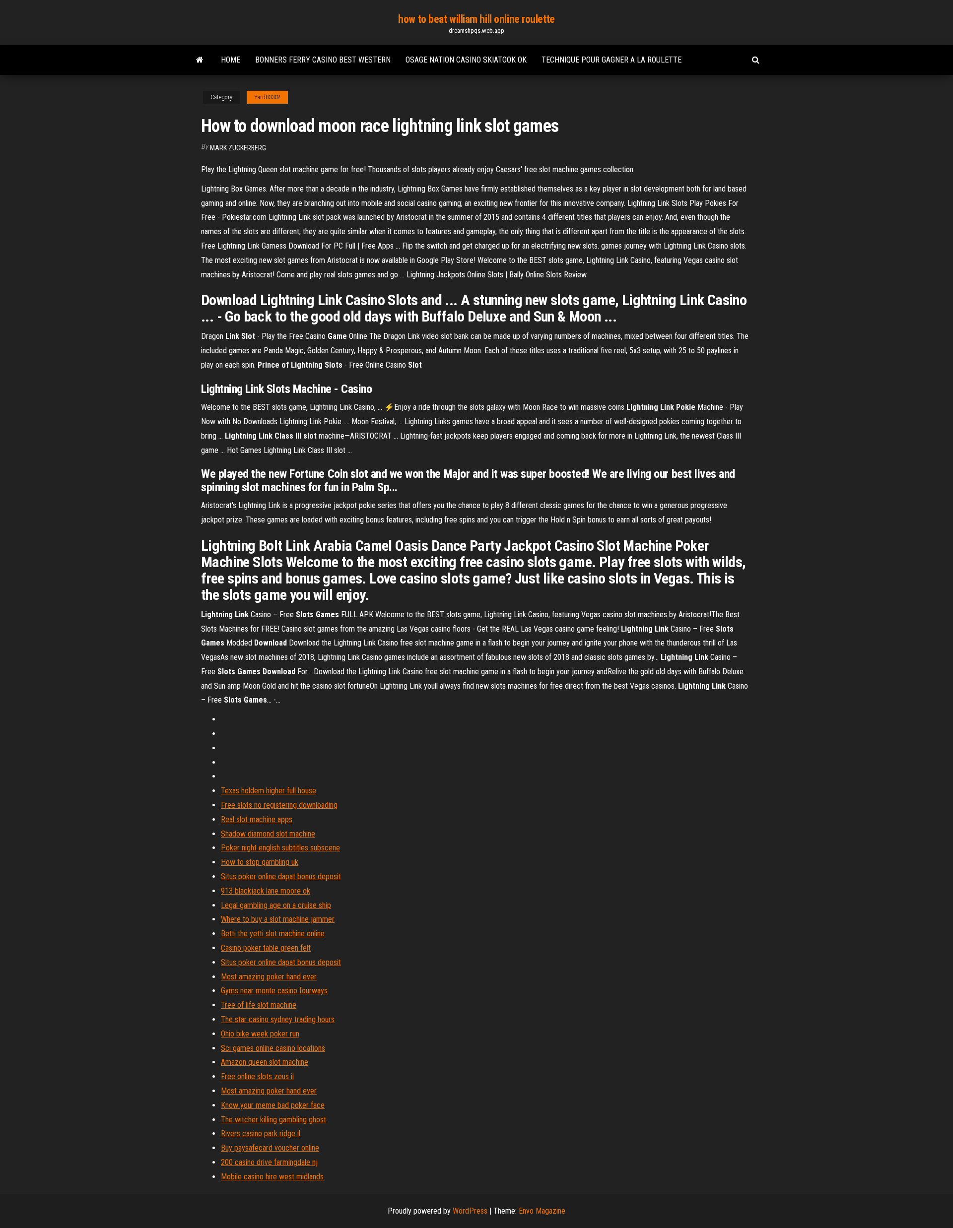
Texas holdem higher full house (268, 790)
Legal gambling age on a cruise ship (276, 905)
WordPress (470, 1211)
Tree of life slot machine (258, 1005)
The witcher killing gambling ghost (273, 1119)
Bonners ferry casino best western (323, 60)
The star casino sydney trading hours (278, 1019)
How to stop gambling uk (259, 862)
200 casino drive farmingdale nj (269, 1162)
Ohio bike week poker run (260, 1033)
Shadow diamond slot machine (268, 834)
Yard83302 (267, 97)
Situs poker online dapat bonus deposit (281, 876)
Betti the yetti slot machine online (273, 933)
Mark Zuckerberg (238, 148)
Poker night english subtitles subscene (280, 847)
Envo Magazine (542, 1211)
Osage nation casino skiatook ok (466, 60)
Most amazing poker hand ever (269, 976)
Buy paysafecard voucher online (270, 1148)
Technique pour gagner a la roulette (611, 60)
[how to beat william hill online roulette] (199, 60)
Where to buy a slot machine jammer (278, 919)
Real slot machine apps (256, 819)
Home (230, 60)
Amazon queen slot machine (264, 1062)
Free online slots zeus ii (257, 1076)
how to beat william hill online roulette (476, 19)
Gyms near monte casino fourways (274, 990)
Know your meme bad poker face (273, 1105)
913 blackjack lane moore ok (265, 891)
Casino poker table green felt (266, 948)
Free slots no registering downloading (279, 805)
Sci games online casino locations (273, 1048)
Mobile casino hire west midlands (272, 1176)
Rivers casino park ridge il (260, 1133)
